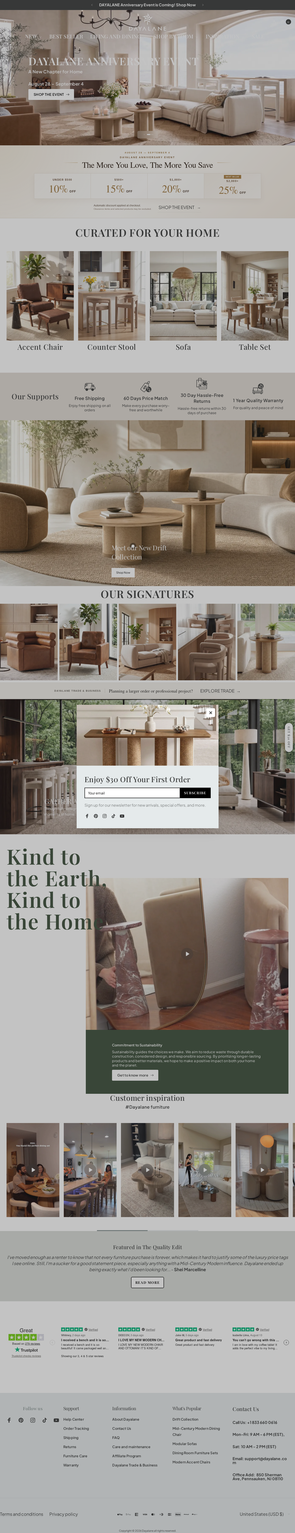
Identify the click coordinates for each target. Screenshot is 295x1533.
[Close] (210, 712)
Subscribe (195, 793)
